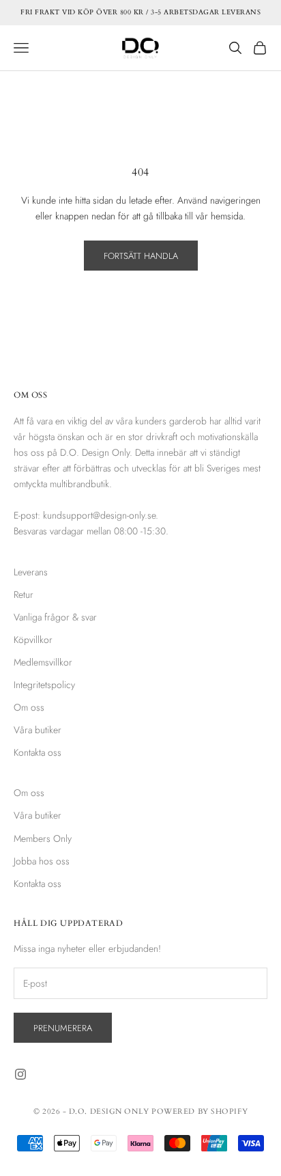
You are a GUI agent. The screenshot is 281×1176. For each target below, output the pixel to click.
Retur (23, 594)
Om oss (29, 707)
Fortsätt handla (141, 255)
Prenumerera (62, 1028)
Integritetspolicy (44, 685)
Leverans (31, 572)
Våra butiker (37, 730)
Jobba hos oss (42, 861)
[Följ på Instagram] (20, 1074)
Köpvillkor (33, 639)
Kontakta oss (37, 752)
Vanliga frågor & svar (55, 617)
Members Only (43, 838)
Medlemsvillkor (43, 662)
